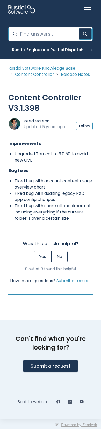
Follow (84, 126)
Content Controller (34, 74)
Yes (42, 256)
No (59, 256)
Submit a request (73, 281)
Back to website (33, 401)
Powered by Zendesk (79, 425)
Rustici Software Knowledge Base (41, 68)
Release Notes (75, 74)
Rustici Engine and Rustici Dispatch (47, 49)
